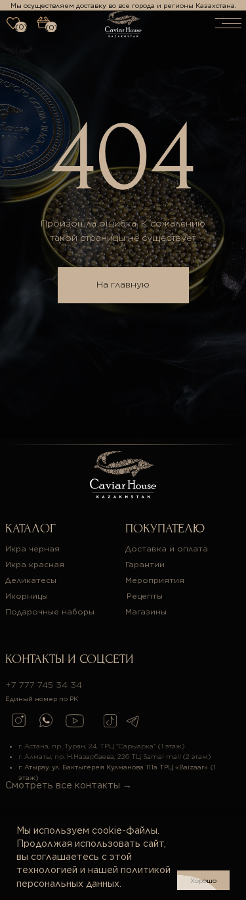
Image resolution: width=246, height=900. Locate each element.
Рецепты (145, 596)
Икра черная (32, 548)
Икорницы (26, 596)
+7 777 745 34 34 (43, 684)
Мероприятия (154, 580)
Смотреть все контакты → (68, 785)
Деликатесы (30, 580)
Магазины (146, 611)
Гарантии (145, 564)
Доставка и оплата (166, 548)
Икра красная (34, 564)
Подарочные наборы (49, 611)
